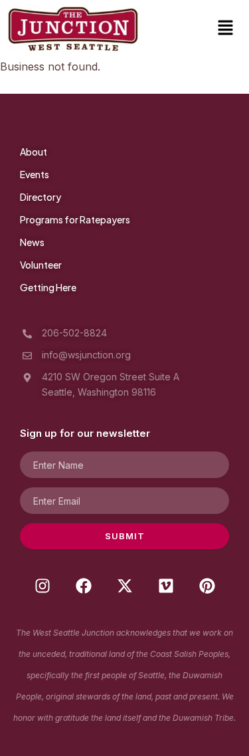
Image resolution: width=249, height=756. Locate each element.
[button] (225, 29)
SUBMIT (125, 536)
